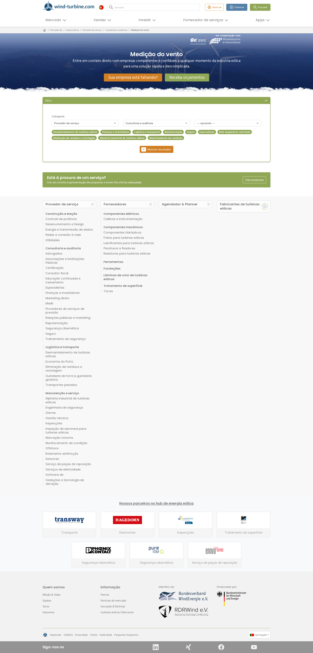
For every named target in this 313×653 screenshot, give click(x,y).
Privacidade (81, 634)
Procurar (262, 7)
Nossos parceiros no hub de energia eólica (156, 503)
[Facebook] (221, 647)
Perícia (105, 594)
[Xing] (188, 647)
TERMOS (68, 634)
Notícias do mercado (113, 600)
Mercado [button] (53, 20)
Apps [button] (260, 20)
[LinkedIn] (156, 647)
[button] (101, 7)
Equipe (47, 600)
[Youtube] (254, 647)
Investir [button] (145, 20)
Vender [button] (100, 20)
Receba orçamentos (187, 77)
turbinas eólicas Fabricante (117, 612)
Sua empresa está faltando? (133, 77)
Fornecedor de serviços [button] (203, 20)
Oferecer (239, 7)
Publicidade (106, 634)
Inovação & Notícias (113, 606)
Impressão (55, 634)
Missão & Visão (51, 594)
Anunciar (217, 7)
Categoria (58, 116)
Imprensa (48, 612)
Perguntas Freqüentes (126, 634)
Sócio (46, 606)
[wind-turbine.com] (44, 30)
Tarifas (93, 634)
